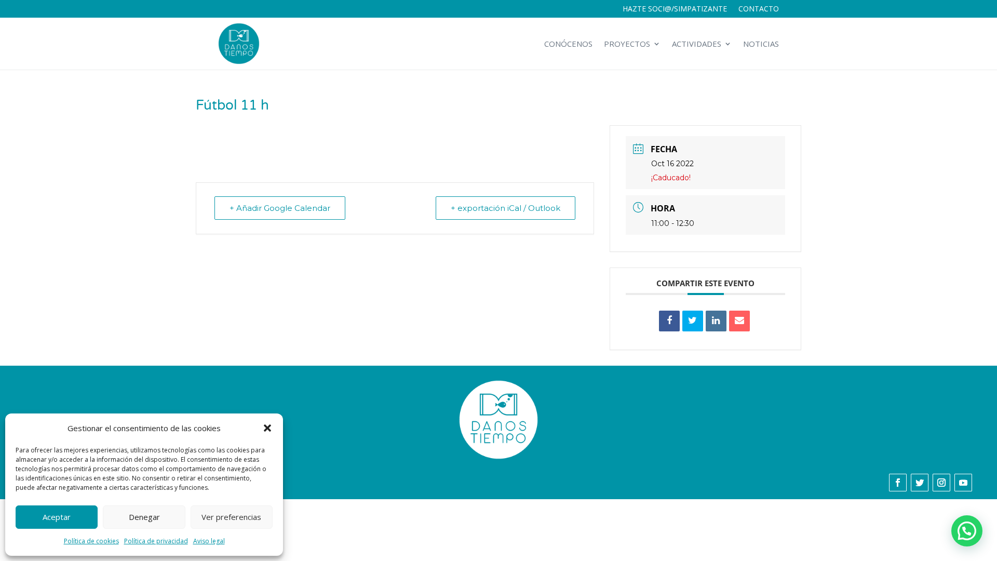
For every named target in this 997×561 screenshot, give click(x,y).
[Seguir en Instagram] (941, 482)
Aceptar (57, 517)
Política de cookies (91, 541)
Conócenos (568, 43)
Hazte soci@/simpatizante (675, 9)
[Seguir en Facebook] (898, 482)
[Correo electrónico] (739, 321)
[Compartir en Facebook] (669, 321)
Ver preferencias (231, 517)
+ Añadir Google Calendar (280, 208)
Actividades (696, 43)
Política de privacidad (156, 541)
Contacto (758, 9)
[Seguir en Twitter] (919, 482)
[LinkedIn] (716, 321)
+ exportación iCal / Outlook (505, 208)
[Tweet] (692, 321)
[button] (267, 428)
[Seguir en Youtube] (963, 482)
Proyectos (627, 43)
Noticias (761, 43)
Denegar (144, 517)
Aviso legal (209, 541)
